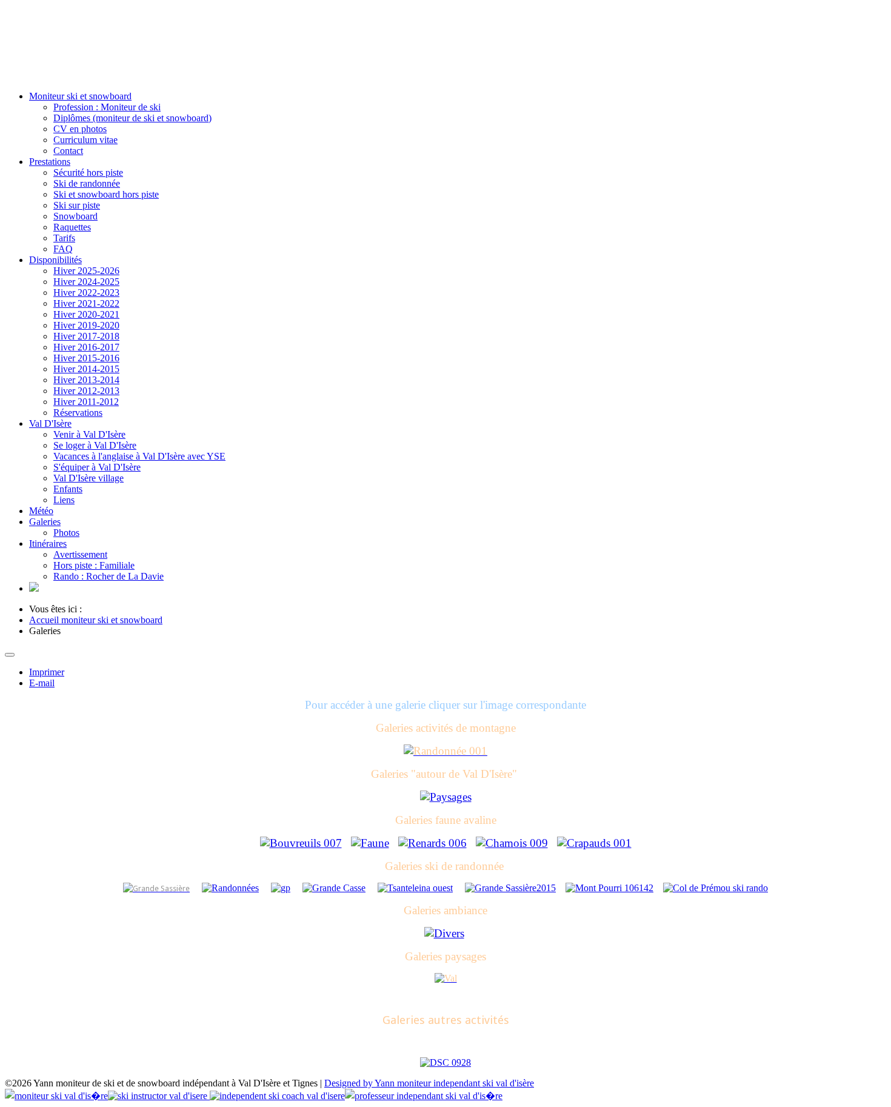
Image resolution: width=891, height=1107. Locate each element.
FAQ (63, 249)
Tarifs (64, 238)
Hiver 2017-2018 (86, 336)
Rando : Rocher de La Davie (108, 576)
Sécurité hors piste (88, 172)
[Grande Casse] (333, 888)
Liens (64, 500)
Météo (41, 511)
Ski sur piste (76, 205)
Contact (68, 150)
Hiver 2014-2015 (86, 369)
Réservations (77, 412)
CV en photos (80, 129)
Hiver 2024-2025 (86, 281)
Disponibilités (55, 260)
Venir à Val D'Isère (89, 434)
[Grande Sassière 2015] (510, 888)
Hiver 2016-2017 (86, 347)
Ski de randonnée (86, 183)
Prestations (49, 161)
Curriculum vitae (85, 140)
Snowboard (75, 216)
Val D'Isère (50, 423)
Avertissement (80, 554)
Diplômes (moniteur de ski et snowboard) (132, 118)
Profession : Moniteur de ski (107, 107)
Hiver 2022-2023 (86, 292)
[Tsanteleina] (415, 888)
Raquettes (72, 227)
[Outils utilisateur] (10, 655)
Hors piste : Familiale (94, 565)
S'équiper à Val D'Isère (97, 467)
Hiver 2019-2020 (86, 325)
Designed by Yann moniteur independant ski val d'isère (429, 1083)
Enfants (67, 489)
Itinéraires (48, 543)
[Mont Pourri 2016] (609, 888)
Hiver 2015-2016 (86, 358)
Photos (66, 532)
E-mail (42, 683)
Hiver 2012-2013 (86, 391)
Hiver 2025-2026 (86, 271)
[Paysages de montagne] (446, 978)
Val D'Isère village (88, 478)
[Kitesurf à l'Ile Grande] (445, 1062)
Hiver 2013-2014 (86, 380)
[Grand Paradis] (280, 888)
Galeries (45, 522)
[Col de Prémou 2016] (715, 888)
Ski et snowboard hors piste (106, 194)
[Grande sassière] (156, 888)
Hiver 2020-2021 (86, 314)
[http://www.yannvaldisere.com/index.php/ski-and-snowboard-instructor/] (34, 588)
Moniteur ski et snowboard (80, 96)
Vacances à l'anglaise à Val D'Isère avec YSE (139, 456)
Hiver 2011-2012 (86, 401)
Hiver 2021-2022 (86, 303)
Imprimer (46, 672)
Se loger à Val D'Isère (94, 445)
